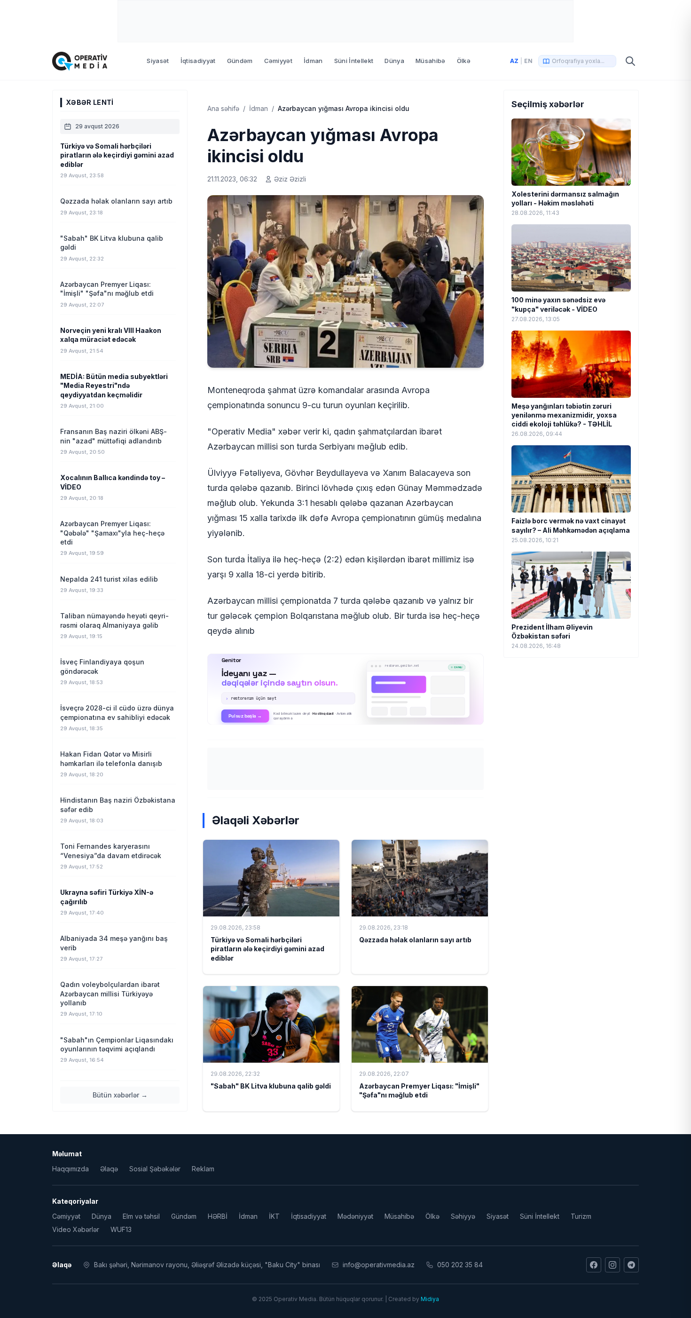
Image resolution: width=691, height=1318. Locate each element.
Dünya (394, 60)
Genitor (346, 689)
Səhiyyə (463, 1216)
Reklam (203, 1169)
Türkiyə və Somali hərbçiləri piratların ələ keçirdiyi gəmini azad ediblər (267, 949)
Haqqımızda (70, 1169)
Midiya (430, 1298)
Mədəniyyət (355, 1216)
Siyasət (158, 60)
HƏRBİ (218, 1216)
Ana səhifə (223, 108)
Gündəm (240, 60)
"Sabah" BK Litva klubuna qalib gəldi (271, 1086)
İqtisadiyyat (198, 60)
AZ (514, 60)
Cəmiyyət (278, 60)
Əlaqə (109, 1169)
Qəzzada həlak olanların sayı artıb (415, 940)
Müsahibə (431, 60)
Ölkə (464, 60)
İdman (313, 60)
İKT (274, 1216)
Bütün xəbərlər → (120, 1095)
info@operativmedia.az (379, 1265)
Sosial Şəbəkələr (155, 1169)
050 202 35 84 (460, 1265)
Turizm (581, 1216)
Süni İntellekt (354, 60)
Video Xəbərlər (75, 1229)
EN (528, 60)
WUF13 (121, 1229)
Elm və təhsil (141, 1216)
